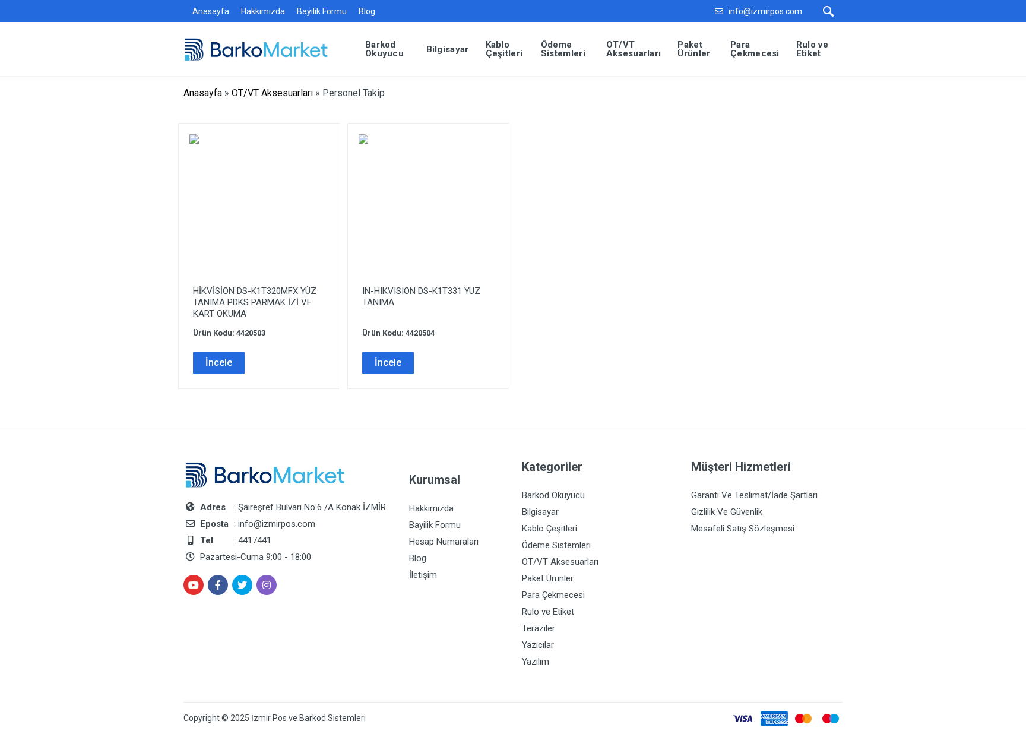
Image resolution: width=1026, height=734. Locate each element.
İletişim (423, 575)
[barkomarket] (264, 48)
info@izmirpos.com (765, 11)
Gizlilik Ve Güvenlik (726, 512)
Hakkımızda (263, 11)
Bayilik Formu (322, 11)
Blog (367, 11)
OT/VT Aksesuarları (272, 93)
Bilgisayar (540, 512)
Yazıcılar (538, 645)
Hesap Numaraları (444, 541)
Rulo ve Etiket (548, 611)
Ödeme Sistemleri (556, 545)
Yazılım (535, 661)
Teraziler (538, 628)
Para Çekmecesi (553, 595)
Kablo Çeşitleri (549, 528)
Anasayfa (210, 11)
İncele (218, 362)
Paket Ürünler (548, 578)
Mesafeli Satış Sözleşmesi (742, 528)
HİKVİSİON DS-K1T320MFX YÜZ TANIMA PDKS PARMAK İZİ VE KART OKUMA (254, 302)
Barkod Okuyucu (553, 495)
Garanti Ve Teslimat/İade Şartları (754, 495)
